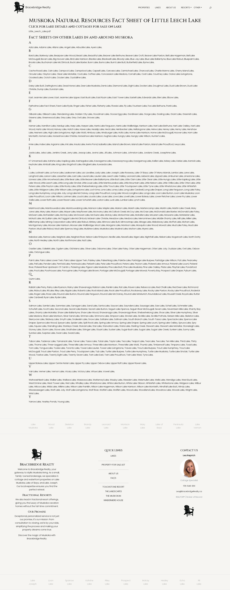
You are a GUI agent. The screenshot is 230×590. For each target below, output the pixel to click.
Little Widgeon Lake (44, 189)
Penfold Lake (63, 263)
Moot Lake (100, 225)
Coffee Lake (94, 74)
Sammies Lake (63, 305)
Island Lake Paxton (141, 144)
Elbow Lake (172, 97)
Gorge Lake (150, 114)
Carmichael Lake (129, 70)
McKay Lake (111, 214)
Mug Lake (78, 228)
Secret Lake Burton (98, 309)
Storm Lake (47, 329)
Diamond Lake (120, 85)
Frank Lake (171, 105)
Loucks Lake (95, 196)
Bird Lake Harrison (79, 59)
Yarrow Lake (35, 401)
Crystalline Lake (78, 77)
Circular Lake (35, 74)
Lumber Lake (126, 199)
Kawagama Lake (103, 160)
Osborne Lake (104, 248)
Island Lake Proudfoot (162, 144)
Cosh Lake (146, 74)
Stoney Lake (35, 329)
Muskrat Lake (121, 228)
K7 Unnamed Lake (38, 160)
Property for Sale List (113, 464)
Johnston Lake (135, 152)
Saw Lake (160, 305)
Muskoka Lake (107, 228)
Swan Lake (61, 333)
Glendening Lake (65, 114)
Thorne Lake (40, 344)
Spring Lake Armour (109, 322)
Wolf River (94, 389)
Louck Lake (82, 196)
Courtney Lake (160, 74)
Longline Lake (136, 193)
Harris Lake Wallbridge (127, 125)
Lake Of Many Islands (159, 172)
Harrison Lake (146, 125)
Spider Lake (76, 322)
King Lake (61, 164)
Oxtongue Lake (42, 252)
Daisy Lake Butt (36, 85)
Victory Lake (84, 371)
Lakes (158, 7)
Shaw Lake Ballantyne (69, 312)
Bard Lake (34, 55)
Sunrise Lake (35, 333)
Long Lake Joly (58, 193)
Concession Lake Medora (114, 74)
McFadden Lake (51, 214)
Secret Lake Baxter (78, 309)
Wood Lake (132, 389)
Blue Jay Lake (137, 59)
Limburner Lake (175, 176)
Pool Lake (39, 270)
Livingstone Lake (80, 189)
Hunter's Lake (158, 136)
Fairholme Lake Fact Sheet (42, 105)
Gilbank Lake (35, 114)
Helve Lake (156, 129)
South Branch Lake (137, 319)
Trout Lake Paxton (50, 351)
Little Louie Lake (90, 182)
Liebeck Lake (147, 176)
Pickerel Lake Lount (179, 263)
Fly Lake (128, 105)
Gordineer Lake (135, 114)
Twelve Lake (42, 354)
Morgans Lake (113, 225)
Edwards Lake (149, 97)
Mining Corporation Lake (58, 221)
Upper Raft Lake (119, 363)
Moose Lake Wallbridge (82, 225)
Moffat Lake (175, 221)
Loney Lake (117, 189)
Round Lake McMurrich (135, 294)
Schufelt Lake (35, 309)
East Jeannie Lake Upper (67, 97)
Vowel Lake (108, 371)
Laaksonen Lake (73, 172)
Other (197, 7)
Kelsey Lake (170, 160)
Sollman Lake (120, 319)
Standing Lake (54, 326)
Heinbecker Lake (124, 129)
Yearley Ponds (49, 401)
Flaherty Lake (103, 105)
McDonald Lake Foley (188, 211)
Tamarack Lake (64, 341)
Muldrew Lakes (91, 228)
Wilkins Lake (64, 386)
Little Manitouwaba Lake (110, 182)
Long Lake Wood (119, 193)
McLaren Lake (156, 214)
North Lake (58, 240)
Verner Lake (45, 371)
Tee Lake (160, 341)
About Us (171, 7)
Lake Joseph (112, 172)
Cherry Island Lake (184, 70)
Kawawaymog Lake (122, 160)
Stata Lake (124, 326)
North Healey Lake (43, 240)
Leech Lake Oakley (116, 176)
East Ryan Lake (104, 97)
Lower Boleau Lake (144, 196)
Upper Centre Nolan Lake (61, 363)
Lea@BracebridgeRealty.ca (189, 491)
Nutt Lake (86, 240)
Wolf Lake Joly (57, 389)
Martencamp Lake (149, 208)
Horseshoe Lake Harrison (90, 136)
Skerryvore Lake (36, 319)
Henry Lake (180, 129)
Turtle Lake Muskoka (158, 351)
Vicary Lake (71, 371)
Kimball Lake (49, 164)
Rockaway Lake (139, 290)
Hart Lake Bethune (162, 125)
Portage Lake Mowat (136, 270)
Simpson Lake (117, 315)
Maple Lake (108, 208)
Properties (144, 7)
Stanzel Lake (85, 326)
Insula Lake (79, 144)
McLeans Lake (171, 214)
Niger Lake (139, 236)
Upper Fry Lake (82, 363)
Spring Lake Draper (129, 322)
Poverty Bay (154, 270)
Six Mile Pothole (158, 315)
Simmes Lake (87, 315)
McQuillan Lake (49, 218)
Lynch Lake (139, 199)
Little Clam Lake (133, 179)
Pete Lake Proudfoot (111, 263)
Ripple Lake (71, 290)
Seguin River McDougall (142, 309)
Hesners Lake (40, 132)
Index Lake (45, 144)
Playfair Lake (178, 267)
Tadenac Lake (48, 341)
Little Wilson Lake (63, 189)
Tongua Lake (46, 348)
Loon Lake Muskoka (184, 193)
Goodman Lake (101, 114)
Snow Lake (93, 319)
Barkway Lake (46, 55)
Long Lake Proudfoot (99, 193)
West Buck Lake (189, 379)
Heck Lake (110, 129)
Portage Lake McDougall (112, 270)
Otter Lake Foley (120, 248)
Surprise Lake (48, 333)
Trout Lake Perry (68, 351)
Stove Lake (59, 329)
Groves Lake (93, 117)
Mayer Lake (70, 211)
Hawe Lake (85, 129)
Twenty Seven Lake (78, 354)
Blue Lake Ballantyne (155, 59)
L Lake (32, 172)
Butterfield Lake (134, 62)
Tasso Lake (91, 341)
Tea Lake (126, 341)
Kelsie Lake (181, 160)
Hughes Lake (110, 136)
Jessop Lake (84, 152)
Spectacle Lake (175, 319)
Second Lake (61, 309)
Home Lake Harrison (140, 132)
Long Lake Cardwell (133, 189)
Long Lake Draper (153, 189)
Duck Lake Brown (177, 85)
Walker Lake (56, 379)
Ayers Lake (96, 47)
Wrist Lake (34, 393)
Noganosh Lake (180, 236)
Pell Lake (38, 263)
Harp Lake (75, 125)
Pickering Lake (78, 267)
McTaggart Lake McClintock (72, 218)
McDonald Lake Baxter (165, 211)
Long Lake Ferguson (173, 189)
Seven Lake (160, 309)
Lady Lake (100, 172)
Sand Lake (92, 305)
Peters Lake (128, 263)
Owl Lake (186, 248)
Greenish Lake (189, 114)
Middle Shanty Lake (166, 218)
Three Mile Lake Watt (128, 344)
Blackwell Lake (109, 59)
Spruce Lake (184, 322)
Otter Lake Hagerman (140, 248)
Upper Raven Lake (137, 363)
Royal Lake (187, 294)
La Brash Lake (42, 172)
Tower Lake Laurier (89, 348)
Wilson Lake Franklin (80, 386)
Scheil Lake (170, 305)
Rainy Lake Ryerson (57, 287)
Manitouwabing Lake (76, 208)
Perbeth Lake (93, 263)
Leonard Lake (133, 176)
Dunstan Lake (56, 89)
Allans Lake (57, 47)
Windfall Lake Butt (168, 386)
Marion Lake (121, 208)
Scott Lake (48, 309)
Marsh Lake (133, 208)
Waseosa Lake (84, 379)
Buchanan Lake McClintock (55, 62)
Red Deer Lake (179, 287)
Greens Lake (35, 117)
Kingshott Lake (74, 164)
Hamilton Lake (49, 125)
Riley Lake (59, 290)
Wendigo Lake (173, 379)
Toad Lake (191, 344)
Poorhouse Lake (53, 270)
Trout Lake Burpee (146, 348)
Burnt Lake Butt (118, 62)
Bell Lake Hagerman (176, 55)
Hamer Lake (35, 125)
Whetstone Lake (98, 383)
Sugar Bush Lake (129, 329)
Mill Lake (181, 218)
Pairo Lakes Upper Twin (75, 260)
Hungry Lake (124, 136)
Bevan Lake (46, 59)
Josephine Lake (168, 152)
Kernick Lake (194, 160)
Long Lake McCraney (77, 193)
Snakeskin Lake (79, 319)
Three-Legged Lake (57, 344)
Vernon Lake (58, 371)
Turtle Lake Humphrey (136, 351)
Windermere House (113, 500)
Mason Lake (57, 211)
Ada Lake (33, 47)
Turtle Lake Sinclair (178, 351)
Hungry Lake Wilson (141, 136)
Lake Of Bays (141, 172)
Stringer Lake (89, 329)
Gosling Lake (163, 114)
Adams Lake (45, 47)
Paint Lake (34, 260)
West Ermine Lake (37, 383)
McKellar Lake (142, 214)
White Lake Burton (116, 383)
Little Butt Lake (117, 179)
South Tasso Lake (157, 319)
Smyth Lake (65, 319)
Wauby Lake (116, 379)
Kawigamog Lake (142, 160)
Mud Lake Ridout (45, 228)
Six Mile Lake (144, 315)
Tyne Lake (148, 354)
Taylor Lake (115, 341)
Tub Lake (99, 351)
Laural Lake (88, 176)
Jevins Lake (97, 152)
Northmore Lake (73, 240)
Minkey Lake (95, 221)
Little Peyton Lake (50, 186)
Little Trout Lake (111, 186)
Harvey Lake (60, 129)
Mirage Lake (145, 221)
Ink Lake (69, 144)
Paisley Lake (94, 260)
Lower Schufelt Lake (86, 199)
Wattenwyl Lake (101, 379)
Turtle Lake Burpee (114, 351)
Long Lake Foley (192, 189)
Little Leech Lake (49, 182)
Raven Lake (134, 287)
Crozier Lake (63, 77)
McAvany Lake (100, 211)
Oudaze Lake (174, 248)
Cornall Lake (134, 74)
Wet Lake (70, 383)
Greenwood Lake (51, 117)
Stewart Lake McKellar (171, 326)
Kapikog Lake (68, 160)
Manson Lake (95, 208)
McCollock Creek (117, 211)
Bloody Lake (123, 59)
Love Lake (118, 196)
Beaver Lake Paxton (155, 55)
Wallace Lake (69, 379)
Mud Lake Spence (64, 228)
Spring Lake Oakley (168, 322)
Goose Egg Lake (118, 114)
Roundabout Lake (157, 294)
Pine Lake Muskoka (132, 267)
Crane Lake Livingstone (180, 74)
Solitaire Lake (106, 319)
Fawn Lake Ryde (64, 105)
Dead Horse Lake (71, 85)
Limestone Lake (192, 176)
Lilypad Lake (161, 176)
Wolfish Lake (106, 389)
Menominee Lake (147, 218)
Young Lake (63, 401)
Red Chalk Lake (164, 287)
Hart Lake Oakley (181, 125)
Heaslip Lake (98, 129)
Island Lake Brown (121, 144)
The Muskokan (113, 495)
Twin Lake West (134, 354)
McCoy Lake (133, 211)
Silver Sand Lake (71, 315)
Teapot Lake (138, 341)
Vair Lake (33, 371)
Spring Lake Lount (148, 322)
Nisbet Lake (165, 236)
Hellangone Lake (141, 129)
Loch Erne (95, 189)
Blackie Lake (95, 59)
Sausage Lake (147, 305)
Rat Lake (123, 287)
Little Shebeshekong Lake (89, 186)
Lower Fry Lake (183, 196)
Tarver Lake (79, 341)
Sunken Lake (176, 329)
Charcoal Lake (146, 70)
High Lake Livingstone (59, 132)
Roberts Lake (84, 290)
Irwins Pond (92, 144)
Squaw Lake (40, 326)
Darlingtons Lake (53, 85)
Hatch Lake (73, 129)
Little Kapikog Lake (186, 179)
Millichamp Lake (37, 221)
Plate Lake (166, 267)
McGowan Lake (82, 214)
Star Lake (97, 326)
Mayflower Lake (84, 211)
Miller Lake (191, 218)
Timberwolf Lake (161, 344)
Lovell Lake (129, 196)
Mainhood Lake (36, 208)
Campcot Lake (66, 70)
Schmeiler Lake (184, 305)
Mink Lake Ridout (80, 221)
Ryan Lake (49, 297)
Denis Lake (106, 85)
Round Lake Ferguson (88, 294)
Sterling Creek (138, 326)
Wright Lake (191, 389)
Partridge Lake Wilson (166, 260)
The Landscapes (113, 491)
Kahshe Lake (54, 160)
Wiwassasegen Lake (39, 389)
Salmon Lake (35, 305)
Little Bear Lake (72, 179)
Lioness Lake (35, 179)
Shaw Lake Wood (89, 312)
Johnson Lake (120, 152)
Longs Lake (149, 193)
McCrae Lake (146, 211)
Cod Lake (82, 74)
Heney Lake (168, 129)
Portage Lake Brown (89, 270)
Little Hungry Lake (167, 179)
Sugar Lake (144, 329)
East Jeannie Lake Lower (41, 97)
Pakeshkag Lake (109, 260)
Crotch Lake (50, 77)
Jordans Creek (151, 152)
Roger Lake (39, 294)
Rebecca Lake (148, 287)
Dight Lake (133, 85)
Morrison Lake (128, 225)
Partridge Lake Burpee (143, 260)
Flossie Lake (117, 105)
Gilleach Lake (49, 114)
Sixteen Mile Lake (175, 315)
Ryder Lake (60, 297)
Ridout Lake (40, 290)
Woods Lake (178, 389)
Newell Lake (127, 236)
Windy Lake (184, 386)
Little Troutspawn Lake (131, 186)
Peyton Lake (141, 263)
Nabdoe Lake (35, 236)
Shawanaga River (127, 312)
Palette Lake (124, 260)
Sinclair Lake (131, 315)
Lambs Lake (177, 172)
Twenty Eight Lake (58, 354)
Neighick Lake (63, 236)
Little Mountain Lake (134, 182)
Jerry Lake (72, 152)
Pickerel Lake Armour (158, 263)
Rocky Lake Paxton (157, 290)
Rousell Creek (174, 294)
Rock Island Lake (100, 290)
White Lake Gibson (135, 383)
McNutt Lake (35, 218)
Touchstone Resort (113, 486)
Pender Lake (50, 263)
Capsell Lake (99, 70)
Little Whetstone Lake (170, 186)
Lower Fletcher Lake (165, 196)
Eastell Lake (135, 97)
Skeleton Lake (192, 315)
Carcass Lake (113, 70)
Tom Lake (33, 348)
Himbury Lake (93, 132)
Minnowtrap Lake (129, 221)
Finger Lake (79, 105)
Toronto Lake (72, 348)
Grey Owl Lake (79, 117)
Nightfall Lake (151, 236)
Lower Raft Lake (48, 199)
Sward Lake (73, 333)
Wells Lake (160, 379)
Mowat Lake (165, 225)
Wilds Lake (52, 386)
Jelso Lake (46, 152)
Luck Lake (114, 199)
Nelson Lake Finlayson (97, 236)
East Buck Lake (88, 97)
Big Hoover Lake (61, 59)
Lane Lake (189, 172)
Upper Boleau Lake (38, 363)
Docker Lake (146, 85)
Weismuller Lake (146, 379)
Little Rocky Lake (67, 186)
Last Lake (76, 176)
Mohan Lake (188, 221)
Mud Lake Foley (179, 225)
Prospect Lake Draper (172, 270)
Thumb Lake (146, 344)
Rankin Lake (112, 287)
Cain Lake (53, 70)
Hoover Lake (180, 132)
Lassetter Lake (64, 176)
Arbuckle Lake (83, 47)
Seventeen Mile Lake (177, 309)
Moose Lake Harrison (58, 225)
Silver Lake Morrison (52, 315)
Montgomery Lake (38, 225)
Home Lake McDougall (162, 132)
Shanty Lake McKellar (46, 312)
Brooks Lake (35, 62)
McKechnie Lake (126, 214)
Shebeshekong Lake (147, 312)
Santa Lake (104, 305)
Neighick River (78, 236)
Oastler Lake (35, 248)
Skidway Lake (52, 319)
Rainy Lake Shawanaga (79, 287)
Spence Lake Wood (47, 322)
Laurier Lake (100, 176)
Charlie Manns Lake (164, 70)
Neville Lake (114, 236)
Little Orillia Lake (171, 182)
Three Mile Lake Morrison (105, 344)
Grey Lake (66, 117)
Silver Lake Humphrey (181, 312)
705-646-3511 (189, 486)
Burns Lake (104, 62)
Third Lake (185, 341)
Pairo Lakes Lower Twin (51, 260)
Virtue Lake (96, 371)
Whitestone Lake (169, 383)
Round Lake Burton (67, 294)
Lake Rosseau (127, 172)
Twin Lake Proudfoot (114, 354)
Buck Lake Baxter (78, 62)
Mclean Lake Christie (98, 218)
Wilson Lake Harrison (125, 386)
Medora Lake (131, 218)
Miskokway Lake (160, 221)
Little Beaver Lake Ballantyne (94, 179)
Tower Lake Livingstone (112, 348)
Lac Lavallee (88, 172)
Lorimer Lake (70, 196)
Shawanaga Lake (108, 312)
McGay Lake (66, 214)
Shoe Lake (164, 312)
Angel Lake (69, 47)
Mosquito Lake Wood (147, 225)
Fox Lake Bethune (156, 105)
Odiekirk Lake (48, 248)
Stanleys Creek (70, 326)
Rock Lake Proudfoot (119, 290)
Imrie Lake (34, 144)
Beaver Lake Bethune (114, 55)
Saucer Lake (117, 305)
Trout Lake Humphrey (167, 348)
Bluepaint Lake (191, 59)
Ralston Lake (99, 287)
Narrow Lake (49, 236)
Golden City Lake (83, 114)
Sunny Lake (188, 329)
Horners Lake (45, 136)
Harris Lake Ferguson (104, 125)
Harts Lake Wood (44, 129)
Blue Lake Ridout (175, 59)
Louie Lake (107, 196)
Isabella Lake (105, 144)
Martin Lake (165, 208)
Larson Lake (50, 176)
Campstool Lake (83, 70)
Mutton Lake (135, 228)
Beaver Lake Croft (135, 55)
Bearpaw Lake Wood (64, 55)
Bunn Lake (93, 62)
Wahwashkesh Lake (39, 379)
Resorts (185, 7)
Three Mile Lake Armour (80, 344)
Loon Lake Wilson (54, 196)
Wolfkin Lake (119, 389)
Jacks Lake (34, 152)
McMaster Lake (187, 214)
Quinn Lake (34, 278)
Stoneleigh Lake (191, 326)
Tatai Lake (103, 341)
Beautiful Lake (95, 55)
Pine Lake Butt (115, 267)
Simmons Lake (102, 315)
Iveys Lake (180, 144)
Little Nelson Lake (153, 182)
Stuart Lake (102, 329)
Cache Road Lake (38, 70)
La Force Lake (57, 172)
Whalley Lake (82, 383)
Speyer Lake (64, 322)
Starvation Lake (110, 326)
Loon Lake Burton (164, 193)
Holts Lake (123, 132)
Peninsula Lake (78, 263)
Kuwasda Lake (104, 164)
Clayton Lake (49, 74)
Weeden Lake (130, 379)
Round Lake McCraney (111, 294)
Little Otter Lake (187, 182)
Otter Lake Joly (159, 248)
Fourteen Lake (140, 105)
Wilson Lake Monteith (147, 386)
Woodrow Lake (163, 389)
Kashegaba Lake (84, 160)
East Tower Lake (120, 97)
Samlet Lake (49, 305)
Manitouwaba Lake (55, 208)
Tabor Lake (34, 341)
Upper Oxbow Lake (100, 363)
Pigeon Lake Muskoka (97, 267)
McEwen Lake (35, 214)
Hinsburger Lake (109, 132)
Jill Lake (108, 152)
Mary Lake (45, 211)
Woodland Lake (147, 389)
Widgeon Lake (186, 383)
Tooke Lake (59, 348)
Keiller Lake (157, 160)
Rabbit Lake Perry (37, 287)
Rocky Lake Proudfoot (179, 290)
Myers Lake (147, 228)
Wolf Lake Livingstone (77, 389)
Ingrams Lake (57, 144)
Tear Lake (150, 341)
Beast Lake (81, 55)
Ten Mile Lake (172, 341)
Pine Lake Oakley (151, 267)
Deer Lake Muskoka (90, 85)
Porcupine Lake (70, 270)
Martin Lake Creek (181, 208)
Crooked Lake (36, 77)
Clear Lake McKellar (66, 74)
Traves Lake (130, 348)
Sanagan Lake (78, 305)
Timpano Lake (178, 344)
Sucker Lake (114, 329)
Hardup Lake (63, 125)
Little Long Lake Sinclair (69, 182)
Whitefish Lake (153, 383)
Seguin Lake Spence (118, 309)
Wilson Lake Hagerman (102, 386)
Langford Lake (36, 176)
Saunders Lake (131, 305)
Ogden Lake (62, 248)
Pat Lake (182, 260)
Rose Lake (51, 294)
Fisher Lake (91, 105)
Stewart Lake (152, 326)
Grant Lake (176, 114)
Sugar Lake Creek (160, 329)
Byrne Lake (148, 62)
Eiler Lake (161, 97)
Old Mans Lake (76, 248)
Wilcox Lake (40, 386)
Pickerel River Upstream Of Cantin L (52, 267)
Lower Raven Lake (66, 199)
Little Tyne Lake (151, 186)
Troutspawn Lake (86, 351)
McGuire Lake (97, 214)
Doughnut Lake (161, 85)
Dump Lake (43, 89)
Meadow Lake (116, 218)
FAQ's (113, 478)
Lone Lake (106, 189)
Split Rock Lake (90, 322)
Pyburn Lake (190, 270)
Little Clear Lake (149, 179)
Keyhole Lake (35, 164)
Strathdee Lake (74, 329)
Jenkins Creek (59, 152)
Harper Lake (87, 125)
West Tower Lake (55, 383)
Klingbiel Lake (89, 164)
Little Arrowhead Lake (53, 179)
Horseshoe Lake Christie (65, 136)
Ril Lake (50, 290)
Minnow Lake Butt (111, 221)
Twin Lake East (96, 354)
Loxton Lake (103, 199)
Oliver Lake (90, 248)
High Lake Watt (78, 132)
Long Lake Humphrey (39, 193)
